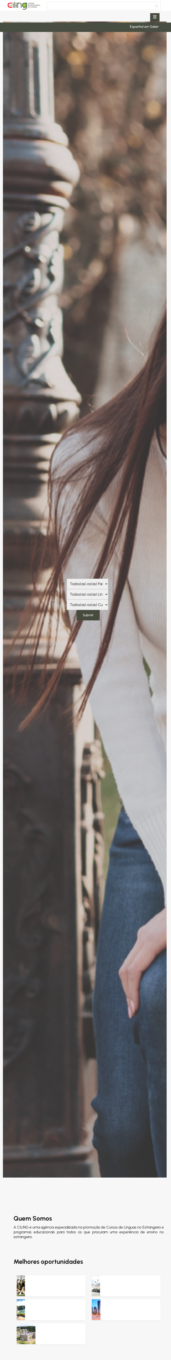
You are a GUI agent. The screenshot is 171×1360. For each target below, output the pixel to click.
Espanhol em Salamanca (111, 27)
